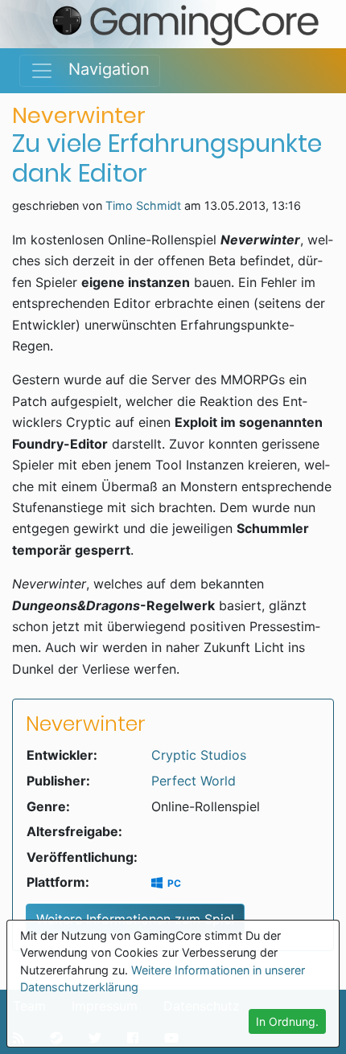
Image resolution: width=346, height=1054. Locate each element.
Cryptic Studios (198, 755)
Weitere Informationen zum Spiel (135, 919)
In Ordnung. (287, 1021)
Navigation (102, 69)
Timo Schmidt (143, 205)
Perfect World (193, 781)
